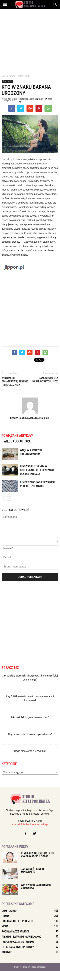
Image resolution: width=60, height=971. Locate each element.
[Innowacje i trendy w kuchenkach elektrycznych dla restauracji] (10, 470)
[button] (55, 4)
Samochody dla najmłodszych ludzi (45, 379)
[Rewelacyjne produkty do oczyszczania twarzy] (10, 857)
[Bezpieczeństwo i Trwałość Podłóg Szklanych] (10, 486)
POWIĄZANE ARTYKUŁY (17, 436)
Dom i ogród (7, 81)
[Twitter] (34, 833)
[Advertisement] (30, 41)
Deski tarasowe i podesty (18, 947)
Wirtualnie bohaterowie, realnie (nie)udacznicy (15, 381)
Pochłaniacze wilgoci (15, 931)
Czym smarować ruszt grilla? (30, 751)
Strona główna (8, 75)
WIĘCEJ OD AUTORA (17, 441)
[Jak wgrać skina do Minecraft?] (10, 873)
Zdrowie (7, 952)
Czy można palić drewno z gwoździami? (30, 734)
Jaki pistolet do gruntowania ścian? (30, 717)
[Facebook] (25, 833)
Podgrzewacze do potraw (18, 941)
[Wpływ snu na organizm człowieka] (10, 889)
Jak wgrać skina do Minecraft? (33, 870)
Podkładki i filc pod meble (18, 921)
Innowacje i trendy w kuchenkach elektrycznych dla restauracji (37, 470)
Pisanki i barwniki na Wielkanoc (21, 936)
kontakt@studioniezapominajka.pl (30, 824)
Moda (5, 926)
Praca (5, 916)
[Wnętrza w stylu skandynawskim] (10, 454)
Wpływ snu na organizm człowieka (36, 886)
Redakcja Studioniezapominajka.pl (25, 99)
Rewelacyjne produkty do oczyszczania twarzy (37, 854)
